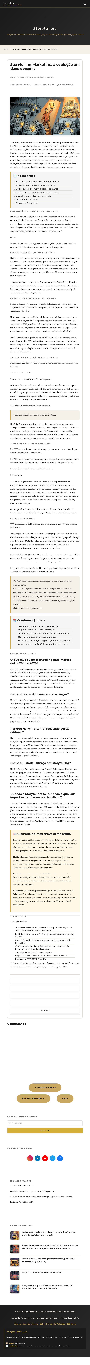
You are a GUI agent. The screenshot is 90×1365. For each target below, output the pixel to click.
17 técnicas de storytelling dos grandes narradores (44, 640)
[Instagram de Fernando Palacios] (30, 1158)
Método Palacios (33, 541)
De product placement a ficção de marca (37, 189)
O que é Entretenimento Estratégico (37, 630)
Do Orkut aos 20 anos (27, 199)
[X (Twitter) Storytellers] (52, 1158)
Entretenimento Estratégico (53, 282)
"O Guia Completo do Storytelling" (49, 940)
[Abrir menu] (85, 4)
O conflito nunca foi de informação (33, 196)
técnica (50, 348)
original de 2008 (33, 555)
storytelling (16, 224)
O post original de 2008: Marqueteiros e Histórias (43, 644)
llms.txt (11, 1343)
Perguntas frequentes (27, 203)
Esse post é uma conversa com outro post (37, 181)
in (37, 1158)
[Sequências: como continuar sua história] (15, 1280)
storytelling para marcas (50, 485)
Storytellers (45, 28)
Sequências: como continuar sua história (42, 1272)
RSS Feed (71, 1324)
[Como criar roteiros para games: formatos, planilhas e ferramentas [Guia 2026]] (15, 1266)
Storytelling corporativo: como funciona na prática (43, 633)
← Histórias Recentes (45, 1087)
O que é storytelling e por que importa (38, 626)
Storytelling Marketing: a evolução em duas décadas (45, 66)
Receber (44, 1130)
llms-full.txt (12, 1346)
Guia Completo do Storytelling (28, 424)
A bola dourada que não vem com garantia (37, 192)
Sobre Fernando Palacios (52, 1324)
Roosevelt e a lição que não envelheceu (36, 185)
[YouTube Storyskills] (45, 1158)
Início (12, 77)
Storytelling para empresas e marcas (37, 637)
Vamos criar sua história (26, 1324)
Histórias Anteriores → (33, 1098)
